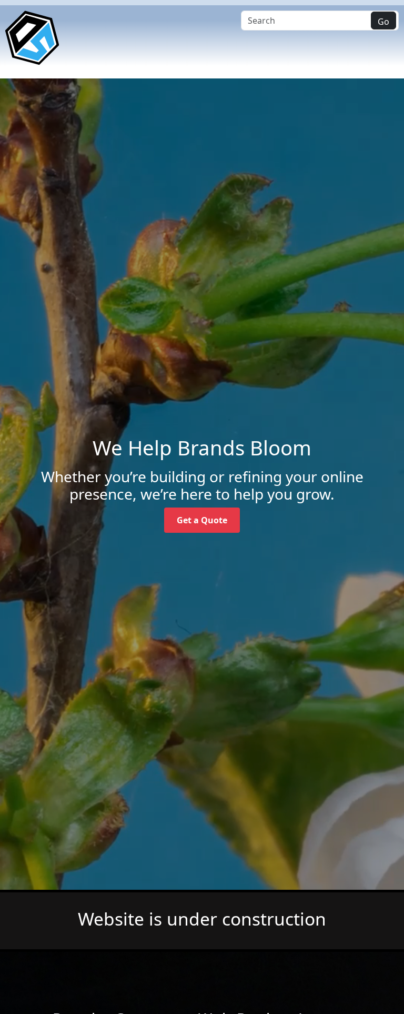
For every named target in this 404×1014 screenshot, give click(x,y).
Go (383, 21)
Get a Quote (202, 520)
